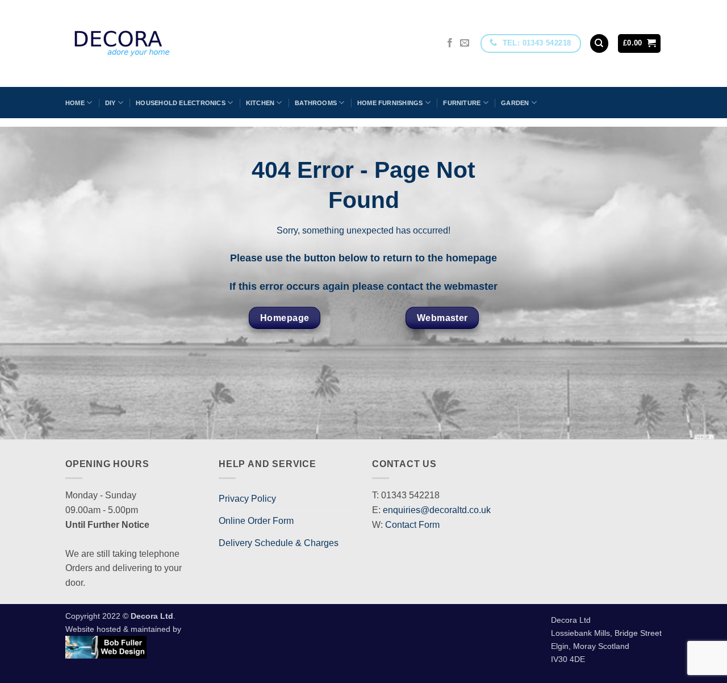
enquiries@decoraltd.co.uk (437, 510)
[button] (639, 43)
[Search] (599, 43)
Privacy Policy (247, 498)
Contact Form (412, 525)
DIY (110, 102)
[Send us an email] (464, 43)
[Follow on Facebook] (449, 43)
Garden (515, 102)
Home (75, 102)
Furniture (462, 102)
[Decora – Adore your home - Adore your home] (154, 43)
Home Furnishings (390, 102)
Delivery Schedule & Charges (279, 543)
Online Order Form (256, 521)
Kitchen (260, 102)
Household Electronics (180, 102)
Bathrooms (316, 102)
